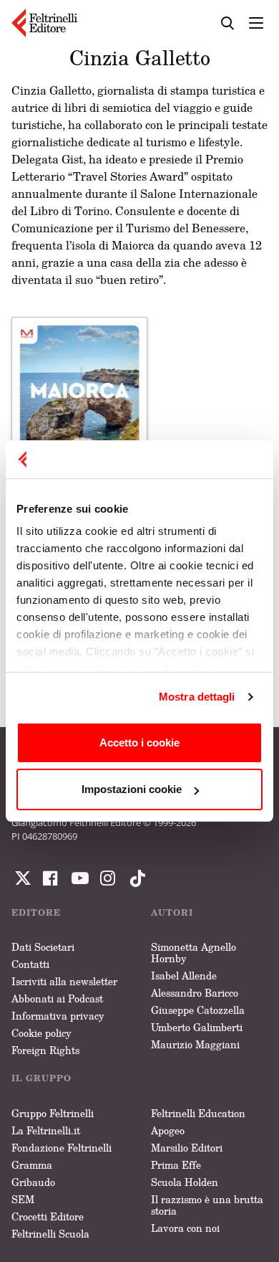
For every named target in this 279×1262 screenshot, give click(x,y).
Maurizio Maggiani (195, 1044)
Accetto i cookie (139, 742)
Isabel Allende (184, 975)
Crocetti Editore (47, 1216)
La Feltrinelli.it (45, 1130)
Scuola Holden (184, 1182)
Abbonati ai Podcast (57, 998)
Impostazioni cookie (132, 789)
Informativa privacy (57, 1015)
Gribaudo (33, 1182)
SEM (22, 1199)
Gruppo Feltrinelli (52, 1113)
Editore (36, 912)
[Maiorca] (79, 409)
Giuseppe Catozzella (198, 1009)
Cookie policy (41, 1032)
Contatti (30, 964)
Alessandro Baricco (194, 992)
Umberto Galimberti (197, 1027)
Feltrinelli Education (198, 1113)
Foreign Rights (45, 1050)
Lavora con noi (185, 1227)
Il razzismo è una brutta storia (207, 1205)
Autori (172, 912)
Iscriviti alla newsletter (64, 981)
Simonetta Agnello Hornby (193, 952)
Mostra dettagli (197, 697)
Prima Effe (176, 1164)
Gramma (31, 1164)
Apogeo (168, 1130)
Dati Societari (42, 946)
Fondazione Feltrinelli (61, 1147)
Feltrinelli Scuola (50, 1233)
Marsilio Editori (186, 1147)
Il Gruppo (41, 1078)
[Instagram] (134, 878)
